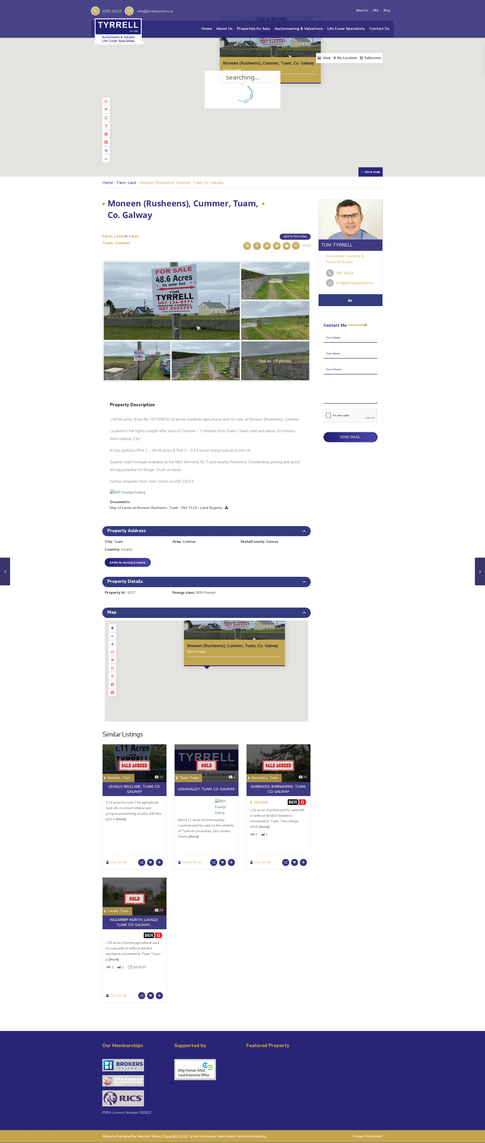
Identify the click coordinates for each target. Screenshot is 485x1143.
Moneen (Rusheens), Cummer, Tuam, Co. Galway (268, 63)
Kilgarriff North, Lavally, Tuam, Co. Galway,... (134, 922)
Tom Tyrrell (118, 862)
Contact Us (379, 28)
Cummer (123, 243)
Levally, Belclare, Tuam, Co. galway (134, 789)
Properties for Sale (253, 28)
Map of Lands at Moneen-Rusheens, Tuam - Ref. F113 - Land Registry (166, 507)
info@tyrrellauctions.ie (155, 11)
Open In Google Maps (127, 563)
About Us (362, 10)
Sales (134, 236)
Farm (121, 182)
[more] (121, 819)
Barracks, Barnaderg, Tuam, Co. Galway (278, 789)
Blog (387, 10)
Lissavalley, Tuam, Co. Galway (206, 789)
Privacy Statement (368, 1136)
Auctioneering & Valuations (299, 28)
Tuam (107, 243)
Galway (272, 541)
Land (132, 182)
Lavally (113, 911)
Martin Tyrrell (192, 862)
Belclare (114, 778)
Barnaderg (260, 778)
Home (207, 28)
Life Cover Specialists (346, 28)
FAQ (376, 10)
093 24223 (344, 273)
